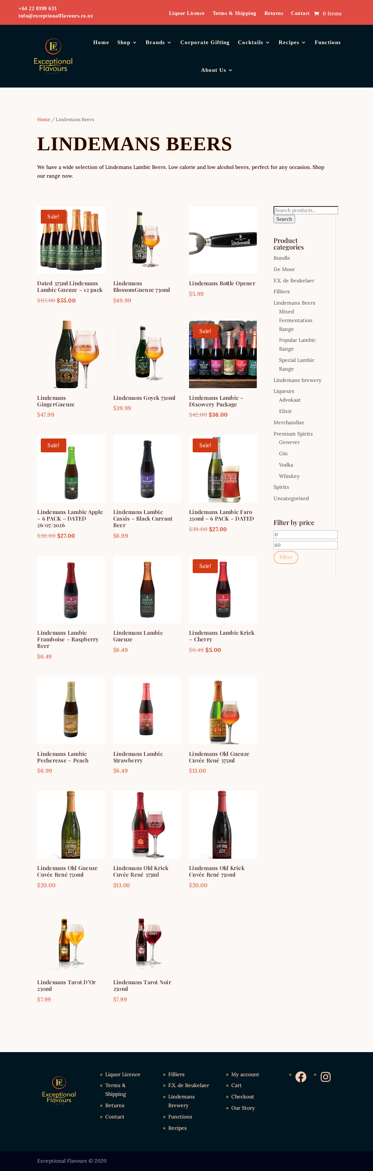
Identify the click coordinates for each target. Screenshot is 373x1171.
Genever (289, 442)
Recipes (289, 42)
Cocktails (250, 42)
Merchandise (289, 422)
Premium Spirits (293, 433)
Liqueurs (284, 391)
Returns (273, 13)
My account (245, 1074)
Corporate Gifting (205, 42)
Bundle (282, 258)
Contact (300, 13)
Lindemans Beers (294, 302)
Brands (155, 42)
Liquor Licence (187, 13)
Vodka (286, 464)
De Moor (284, 269)
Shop (123, 42)
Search (284, 219)
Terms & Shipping (234, 13)
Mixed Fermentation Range (296, 320)
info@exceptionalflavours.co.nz (56, 16)
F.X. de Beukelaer (294, 280)
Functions (328, 42)
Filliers (282, 291)
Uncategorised (291, 498)
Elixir (285, 411)
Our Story (243, 1108)
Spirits (281, 487)
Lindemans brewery (298, 380)
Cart (236, 1085)
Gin (283, 453)
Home (101, 42)
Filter (285, 557)
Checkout (242, 1096)
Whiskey (289, 476)
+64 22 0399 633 (38, 8)
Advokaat (290, 400)
